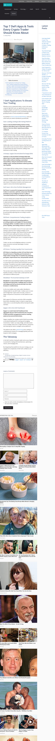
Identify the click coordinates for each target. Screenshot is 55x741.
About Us (43, 1)
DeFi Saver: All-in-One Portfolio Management (17, 87)
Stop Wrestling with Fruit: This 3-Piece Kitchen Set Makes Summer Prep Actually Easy (46, 61)
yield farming (19, 329)
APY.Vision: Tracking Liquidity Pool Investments (17, 90)
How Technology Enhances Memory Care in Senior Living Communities (47, 195)
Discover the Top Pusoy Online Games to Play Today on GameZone (46, 87)
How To (37, 9)
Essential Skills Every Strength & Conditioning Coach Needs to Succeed (46, 175)
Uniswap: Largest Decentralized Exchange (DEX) (17, 85)
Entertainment (8, 9)
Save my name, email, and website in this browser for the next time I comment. (19, 402)
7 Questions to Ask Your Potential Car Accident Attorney (47, 94)
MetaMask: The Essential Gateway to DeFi (16, 91)
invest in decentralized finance (18, 116)
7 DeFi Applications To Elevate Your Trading (15, 82)
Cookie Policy (21, 1)
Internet (13, 13)
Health (31, 9)
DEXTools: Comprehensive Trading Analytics (17, 88)
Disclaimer (37, 1)
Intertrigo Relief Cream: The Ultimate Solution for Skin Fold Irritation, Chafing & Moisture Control (46, 43)
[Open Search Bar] (50, 18)
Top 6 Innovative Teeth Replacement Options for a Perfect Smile (19, 358)
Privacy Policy (29, 1)
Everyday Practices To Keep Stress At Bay (47, 140)
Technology (23, 9)
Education (44, 9)
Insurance (7, 13)
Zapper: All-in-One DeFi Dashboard (15, 93)
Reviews (16, 9)
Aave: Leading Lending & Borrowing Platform (17, 84)
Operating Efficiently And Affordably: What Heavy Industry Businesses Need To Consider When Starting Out (46, 150)
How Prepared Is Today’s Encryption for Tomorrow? (46, 69)
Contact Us (50, 1)
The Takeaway (8, 94)
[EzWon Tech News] (7, 5)
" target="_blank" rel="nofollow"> (23, 360)
